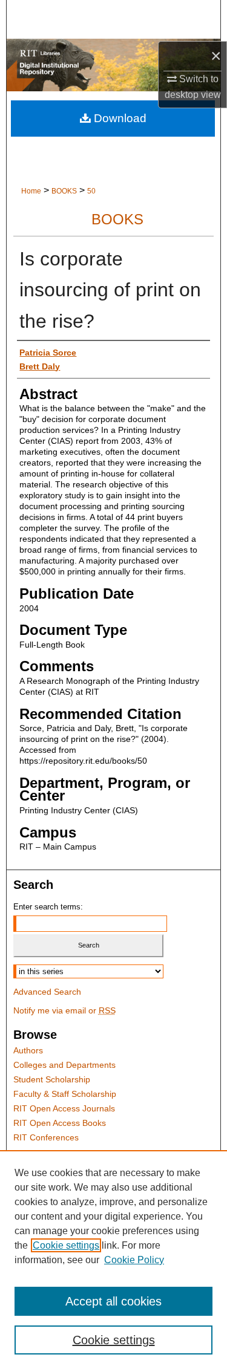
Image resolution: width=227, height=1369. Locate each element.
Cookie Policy (134, 1260)
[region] (113, 1259)
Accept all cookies (113, 1301)
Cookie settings (66, 1245)
